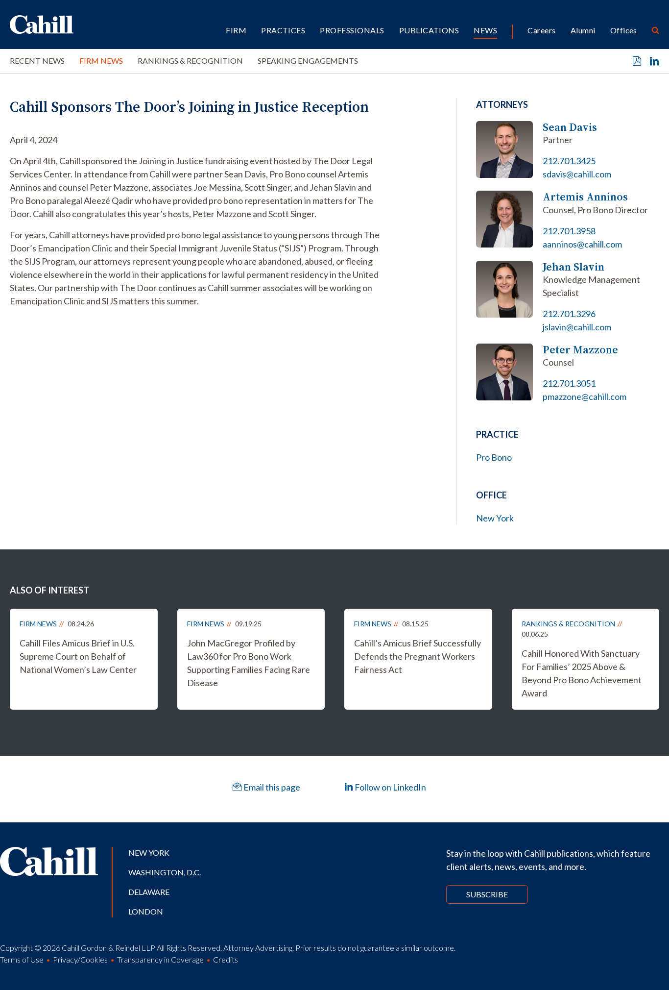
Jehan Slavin (573, 267)
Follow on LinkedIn (389, 787)
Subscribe (487, 894)
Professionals (352, 30)
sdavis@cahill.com (577, 174)
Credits (225, 959)
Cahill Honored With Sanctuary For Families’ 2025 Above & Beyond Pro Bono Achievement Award (582, 673)
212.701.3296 (569, 313)
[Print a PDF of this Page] (637, 61)
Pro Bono (494, 457)
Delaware (148, 891)
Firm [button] (236, 30)
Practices (283, 30)
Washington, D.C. (164, 872)
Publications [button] (429, 30)
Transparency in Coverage (160, 959)
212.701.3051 (569, 383)
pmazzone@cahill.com (584, 396)
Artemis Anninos (585, 197)
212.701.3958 (569, 230)
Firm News (101, 60)
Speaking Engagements (308, 60)
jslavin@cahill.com (577, 327)
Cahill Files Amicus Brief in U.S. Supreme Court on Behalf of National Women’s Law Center (78, 656)
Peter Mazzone (580, 350)
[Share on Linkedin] (654, 61)
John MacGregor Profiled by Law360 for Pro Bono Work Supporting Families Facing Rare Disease (248, 663)
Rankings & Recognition (190, 60)
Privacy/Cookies (80, 959)
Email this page (271, 787)
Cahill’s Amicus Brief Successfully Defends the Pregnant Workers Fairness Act (417, 656)
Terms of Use (22, 959)
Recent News (37, 60)
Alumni (583, 30)
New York (495, 518)
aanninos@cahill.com (582, 244)
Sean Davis (570, 127)
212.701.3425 (569, 160)
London (145, 911)
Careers (541, 30)
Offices (623, 30)
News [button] (485, 30)
